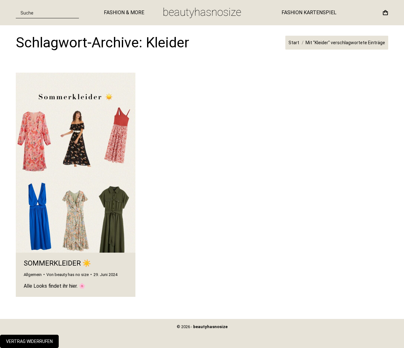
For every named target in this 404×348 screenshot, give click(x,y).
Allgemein (33, 274)
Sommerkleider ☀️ (57, 263)
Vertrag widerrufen (29, 341)
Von (67, 274)
